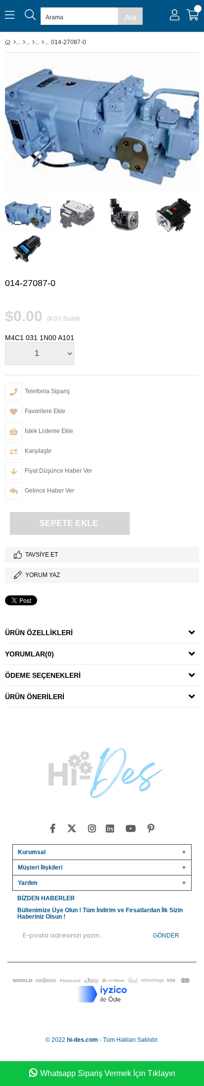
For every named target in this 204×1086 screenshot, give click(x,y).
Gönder (166, 935)
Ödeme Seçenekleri (43, 675)
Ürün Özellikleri (39, 633)
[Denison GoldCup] (43, 42)
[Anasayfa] (14, 42)
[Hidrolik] (33, 42)
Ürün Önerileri (34, 697)
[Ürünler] (24, 42)
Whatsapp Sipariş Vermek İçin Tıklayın (107, 1073)
